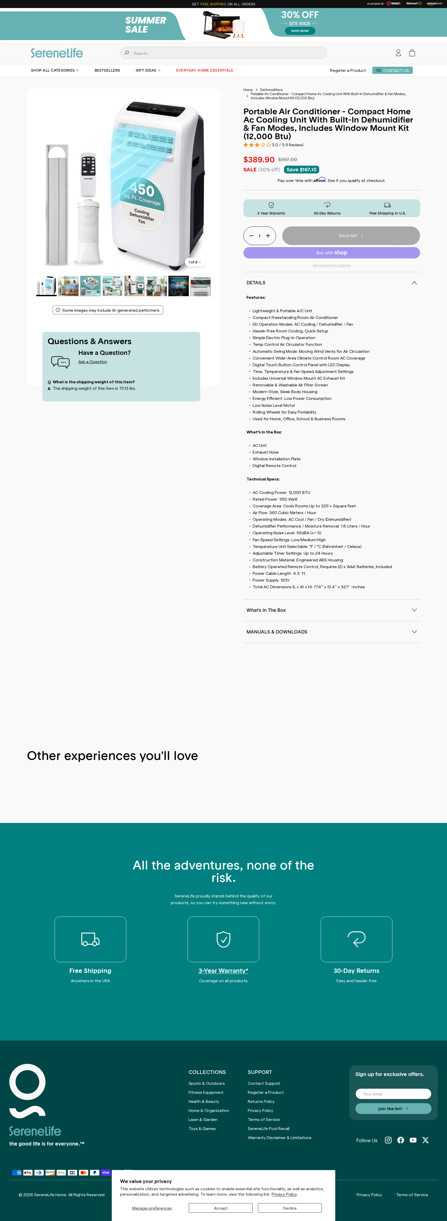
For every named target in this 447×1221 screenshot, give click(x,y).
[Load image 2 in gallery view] (68, 286)
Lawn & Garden (203, 1119)
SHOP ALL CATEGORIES (53, 70)
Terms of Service (264, 1119)
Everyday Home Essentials (204, 70)
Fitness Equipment (206, 1092)
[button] (412, 53)
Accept (221, 1208)
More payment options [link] (332, 265)
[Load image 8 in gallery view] (200, 286)
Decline (290, 1208)
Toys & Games (202, 1128)
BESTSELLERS (107, 70)
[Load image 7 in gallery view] (178, 286)
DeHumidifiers (271, 90)
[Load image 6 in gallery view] (156, 286)
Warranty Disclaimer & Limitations (279, 1137)
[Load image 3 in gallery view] (90, 286)
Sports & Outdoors (207, 1083)
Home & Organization (209, 1110)
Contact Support (264, 1083)
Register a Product (348, 70)
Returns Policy (261, 1101)
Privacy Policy (284, 1194)
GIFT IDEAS (146, 70)
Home (248, 90)
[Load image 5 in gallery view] (134, 286)
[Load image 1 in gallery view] (46, 286)
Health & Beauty (204, 1101)
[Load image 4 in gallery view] (112, 286)
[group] (223, 25)
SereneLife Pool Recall (268, 1128)
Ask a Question (92, 361)
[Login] (398, 53)
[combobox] (223, 53)
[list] (123, 185)
